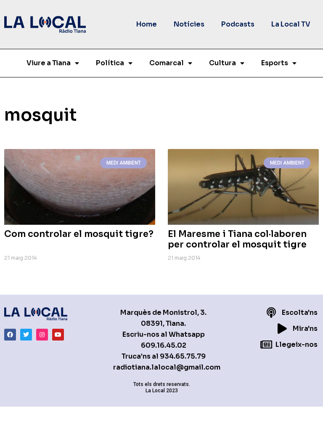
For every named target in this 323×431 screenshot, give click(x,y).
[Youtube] (58, 335)
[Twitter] (26, 335)
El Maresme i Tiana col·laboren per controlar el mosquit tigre (237, 239)
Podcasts (237, 24)
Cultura (222, 63)
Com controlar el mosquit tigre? (79, 234)
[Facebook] (10, 335)
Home (146, 24)
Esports (274, 63)
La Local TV (290, 24)
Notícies (189, 24)
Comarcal (166, 63)
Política (110, 63)
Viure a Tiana (48, 63)
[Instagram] (42, 335)
